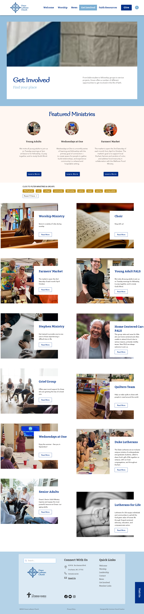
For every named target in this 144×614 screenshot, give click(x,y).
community (58, 191)
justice (81, 191)
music (90, 191)
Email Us (72, 578)
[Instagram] (74, 596)
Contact (102, 576)
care (38, 191)
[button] (139, 592)
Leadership (104, 572)
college (47, 191)
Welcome (103, 566)
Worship (102, 569)
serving (98, 191)
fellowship (70, 191)
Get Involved (104, 582)
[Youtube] (70, 596)
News (101, 579)
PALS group (28, 191)
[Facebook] (66, 596)
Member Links (105, 586)
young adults (110, 191)
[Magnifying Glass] (137, 7)
